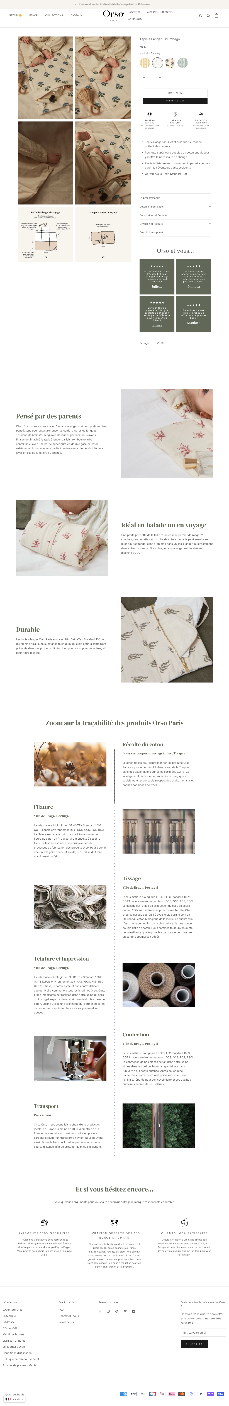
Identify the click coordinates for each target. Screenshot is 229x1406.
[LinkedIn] (133, 1311)
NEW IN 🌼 (15, 15)
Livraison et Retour (15, 1340)
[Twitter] (158, 343)
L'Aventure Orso (13, 1309)
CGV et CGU (10, 1328)
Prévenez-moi (175, 101)
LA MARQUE (135, 18)
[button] (14, 1399)
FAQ (61, 1309)
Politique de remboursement (21, 1359)
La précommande (150, 197)
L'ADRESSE (134, 12)
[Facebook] (153, 343)
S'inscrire (194, 1344)
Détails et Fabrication (152, 206)
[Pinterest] (162, 343)
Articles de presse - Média (19, 1365)
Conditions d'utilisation (17, 1353)
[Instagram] (108, 1311)
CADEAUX (76, 15)
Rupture (175, 92)
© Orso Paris (15, 1394)
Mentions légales (13, 1334)
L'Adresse (9, 1322)
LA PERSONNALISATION (160, 12)
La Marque (9, 1316)
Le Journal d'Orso (14, 1346)
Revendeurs (66, 1322)
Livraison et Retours (151, 223)
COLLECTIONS (54, 15)
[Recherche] (208, 15)
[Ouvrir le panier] (216, 15)
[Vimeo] (125, 1311)
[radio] (145, 62)
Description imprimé (151, 232)
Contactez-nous (69, 1316)
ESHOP (33, 15)
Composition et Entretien (154, 215)
